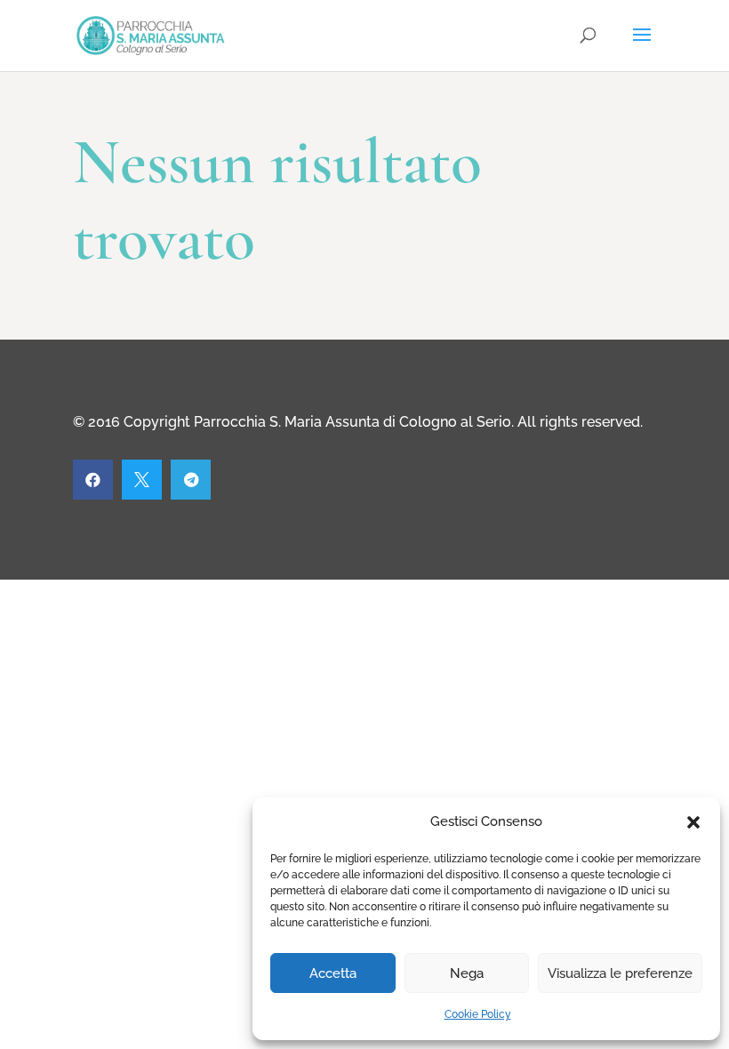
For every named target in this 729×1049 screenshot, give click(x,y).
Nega (467, 973)
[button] (693, 822)
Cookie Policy (478, 1014)
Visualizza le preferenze (620, 973)
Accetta (332, 973)
